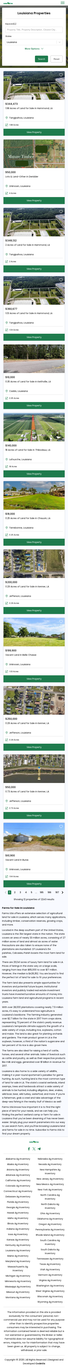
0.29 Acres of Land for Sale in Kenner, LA (27, 586)
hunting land (28, 1078)
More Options (32, 48)
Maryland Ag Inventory (18, 1261)
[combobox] (7, 42)
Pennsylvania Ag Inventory (50, 1229)
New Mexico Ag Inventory (50, 1184)
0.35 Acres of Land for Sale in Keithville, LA (28, 381)
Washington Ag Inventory (50, 1285)
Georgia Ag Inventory (18, 1207)
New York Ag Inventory (50, 1189)
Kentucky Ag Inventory (18, 1245)
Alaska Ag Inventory (18, 1164)
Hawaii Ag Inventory (18, 1212)
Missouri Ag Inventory (18, 1292)
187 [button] (57, 892)
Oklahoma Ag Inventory (50, 1218)
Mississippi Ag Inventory (18, 1286)
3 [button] (20, 892)
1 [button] (9, 892)
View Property (34, 132)
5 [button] (31, 892)
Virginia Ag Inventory (50, 1280)
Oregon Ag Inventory (50, 1224)
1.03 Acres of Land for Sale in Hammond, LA (28, 313)
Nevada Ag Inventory (50, 1164)
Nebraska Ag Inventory (50, 1158)
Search (41, 59)
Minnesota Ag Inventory (18, 1281)
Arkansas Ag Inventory (18, 1175)
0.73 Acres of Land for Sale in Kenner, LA (27, 791)
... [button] (36, 892)
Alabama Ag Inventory (18, 1158)
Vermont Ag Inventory (50, 1274)
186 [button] (49, 892)
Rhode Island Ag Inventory (50, 1235)
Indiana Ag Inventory (18, 1229)
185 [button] (41, 892)
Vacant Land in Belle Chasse (20, 654)
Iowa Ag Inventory (18, 1234)
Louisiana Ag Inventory (18, 1250)
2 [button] (14, 892)
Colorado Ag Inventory (18, 1185)
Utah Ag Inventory (50, 1269)
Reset (56, 59)
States (8, 36)
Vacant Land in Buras (16, 859)
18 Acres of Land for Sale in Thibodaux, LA (27, 449)
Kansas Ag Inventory (18, 1239)
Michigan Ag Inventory (18, 1275)
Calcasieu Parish (21, 953)
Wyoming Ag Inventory (50, 1301)
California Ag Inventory (18, 1180)
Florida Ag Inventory (18, 1202)
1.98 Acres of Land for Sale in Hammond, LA (29, 108)
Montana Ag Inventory (18, 1297)
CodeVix (40, 1363)
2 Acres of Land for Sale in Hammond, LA (27, 245)
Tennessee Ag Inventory (50, 1258)
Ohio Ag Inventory (50, 1213)
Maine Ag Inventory (17, 1255)
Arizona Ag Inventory (18, 1169)
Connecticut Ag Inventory (18, 1191)
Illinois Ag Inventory (17, 1223)
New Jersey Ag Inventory (50, 1178)
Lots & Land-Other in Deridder (21, 176)
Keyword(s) (10, 24)
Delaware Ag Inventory (18, 1196)
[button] (5, 892)
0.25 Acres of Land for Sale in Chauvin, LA (27, 518)
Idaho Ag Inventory (18, 1218)
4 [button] (26, 892)
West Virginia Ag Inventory (50, 1291)
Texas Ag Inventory (50, 1264)
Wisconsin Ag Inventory (50, 1296)
